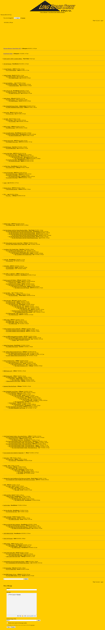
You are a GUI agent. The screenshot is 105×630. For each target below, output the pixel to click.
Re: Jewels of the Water (11, 154)
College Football (7, 75)
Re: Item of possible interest (12, 134)
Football (5, 465)
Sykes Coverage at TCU (8, 360)
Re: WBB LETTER (13, 497)
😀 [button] (22, 616)
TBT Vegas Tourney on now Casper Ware (12, 243)
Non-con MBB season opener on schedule (13, 336)
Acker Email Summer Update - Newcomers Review (15, 436)
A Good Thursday (7, 69)
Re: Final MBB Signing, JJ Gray (13, 575)
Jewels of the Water (7, 153)
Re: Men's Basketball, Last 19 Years (14, 392)
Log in (17, 18)
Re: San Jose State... (10, 294)
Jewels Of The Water (8, 172)
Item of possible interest (8, 133)
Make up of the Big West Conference (11, 524)
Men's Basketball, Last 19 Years (10, 391)
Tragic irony (6, 458)
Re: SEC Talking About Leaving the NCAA (16, 353)
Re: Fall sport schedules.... (12, 84)
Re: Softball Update (10, 225)
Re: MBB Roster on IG (11, 377)
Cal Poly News (6, 166)
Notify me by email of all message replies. (17, 623)
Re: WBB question (10, 545)
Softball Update (6, 223)
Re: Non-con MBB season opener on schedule (16, 337)
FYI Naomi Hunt (7, 568)
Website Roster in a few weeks (13, 381)
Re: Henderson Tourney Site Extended (23, 312)
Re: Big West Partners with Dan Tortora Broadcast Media (19, 231)
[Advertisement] (46, 35)
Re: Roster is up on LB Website (13, 281)
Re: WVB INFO (10, 267)
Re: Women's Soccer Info (12, 142)
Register (18, 594)
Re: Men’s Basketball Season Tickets (14, 107)
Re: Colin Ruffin (16, 380)
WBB (4, 484)
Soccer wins (6, 112)
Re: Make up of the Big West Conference (15, 525)
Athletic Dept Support (8, 345)
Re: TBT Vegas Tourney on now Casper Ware (16, 244)
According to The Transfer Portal (10, 249)
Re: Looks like (9, 261)
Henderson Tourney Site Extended (20, 310)
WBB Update (6, 319)
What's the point (7, 300)
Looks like (5, 259)
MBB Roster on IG (7, 371)
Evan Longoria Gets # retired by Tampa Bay (13, 452)
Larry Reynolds (12, 394)
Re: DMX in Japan (10, 127)
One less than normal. (14, 85)
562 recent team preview (11, 189)
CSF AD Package (7, 63)
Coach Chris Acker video (9, 552)
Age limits (5, 118)
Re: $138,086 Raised (11, 148)
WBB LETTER (7, 495)
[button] (17, 616)
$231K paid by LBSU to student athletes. (12, 58)
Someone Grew (12, 282)
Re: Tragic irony (10, 459)
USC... (5, 194)
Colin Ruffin (12, 378)
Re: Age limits (9, 120)
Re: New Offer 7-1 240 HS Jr (13, 275)
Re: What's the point (10, 301)
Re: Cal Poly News (10, 167)
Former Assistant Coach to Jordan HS (11, 328)
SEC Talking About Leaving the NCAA (12, 351)
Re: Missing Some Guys (17, 440)
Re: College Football (11, 76)
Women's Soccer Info (8, 140)
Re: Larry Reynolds (16, 395)
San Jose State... (7, 292)
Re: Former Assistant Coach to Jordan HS (15, 330)
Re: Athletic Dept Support (12, 346)
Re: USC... (8, 195)
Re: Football (9, 467)
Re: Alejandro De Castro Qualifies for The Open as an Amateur (20, 479)
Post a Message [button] (44, 12)
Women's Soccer (7, 188)
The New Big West (7, 510)
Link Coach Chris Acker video (13, 556)
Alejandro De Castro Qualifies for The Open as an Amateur (16, 478)
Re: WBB (8, 486)
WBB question (6, 543)
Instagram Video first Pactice (9, 386)
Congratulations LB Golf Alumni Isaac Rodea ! (14, 561)
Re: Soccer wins (10, 113)
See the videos (6, 505)
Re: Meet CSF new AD (11, 92)
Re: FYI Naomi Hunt (11, 569)
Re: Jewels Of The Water (12, 174)
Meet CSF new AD (7, 90)
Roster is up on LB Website (9, 280)
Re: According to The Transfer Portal (14, 250)
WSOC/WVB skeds (8, 538)
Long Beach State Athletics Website (56, 12)
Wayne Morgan (12, 403)
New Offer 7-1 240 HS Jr (9, 273)
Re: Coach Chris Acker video (13, 554)
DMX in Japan (6, 126)
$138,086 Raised (7, 147)
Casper (5, 182)
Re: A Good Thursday (11, 70)
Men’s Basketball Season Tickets (10, 106)
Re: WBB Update (10, 321)
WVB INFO (6, 266)
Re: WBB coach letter (11, 518)
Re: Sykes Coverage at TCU (12, 362)
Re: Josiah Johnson (10, 99)
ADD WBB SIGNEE (8, 533)
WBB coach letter (7, 516)
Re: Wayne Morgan (16, 404)
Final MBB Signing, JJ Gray (9, 574)
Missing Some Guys (13, 438)
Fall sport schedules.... (8, 83)
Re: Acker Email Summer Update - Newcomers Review (19, 437)
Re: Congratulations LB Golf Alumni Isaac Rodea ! (18, 562)
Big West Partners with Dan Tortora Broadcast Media (15, 230)
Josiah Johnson (6, 98)
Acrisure (14, 340)
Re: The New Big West (11, 511)
